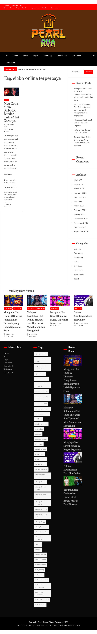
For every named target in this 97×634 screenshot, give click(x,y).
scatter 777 (39, 454)
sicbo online (8, 195)
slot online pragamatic (39, 586)
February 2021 (80, 210)
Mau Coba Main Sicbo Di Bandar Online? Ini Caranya (11, 112)
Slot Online (78, 270)
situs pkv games (41, 527)
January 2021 (80, 214)
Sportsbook (35, 8)
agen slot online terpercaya (41, 385)
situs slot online (41, 532)
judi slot (38, 434)
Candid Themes (73, 625)
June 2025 (78, 184)
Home (6, 8)
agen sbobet (40, 374)
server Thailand (41, 469)
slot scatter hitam (42, 600)
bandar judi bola (41, 391)
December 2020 (81, 218)
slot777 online (40, 564)
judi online (39, 429)
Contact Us (55, 8)
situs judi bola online (40, 488)
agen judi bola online (41, 360)
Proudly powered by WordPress (31, 625)
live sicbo (7, 187)
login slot (38, 444)
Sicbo (12, 8)
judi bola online (41, 424)
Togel (18, 8)
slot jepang (39, 569)
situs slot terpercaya (39, 538)
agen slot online (41, 379)
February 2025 (80, 193)
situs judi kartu (41, 509)
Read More (7, 174)
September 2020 (81, 231)
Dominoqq (25, 8)
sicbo (15, 192)
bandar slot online (42, 409)
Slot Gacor (45, 8)
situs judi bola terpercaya (40, 503)
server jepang (40, 464)
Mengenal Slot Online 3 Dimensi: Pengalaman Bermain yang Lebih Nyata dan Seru (83, 94)
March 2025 (79, 188)
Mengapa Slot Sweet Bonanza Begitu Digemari (83, 123)
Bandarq (77, 249)
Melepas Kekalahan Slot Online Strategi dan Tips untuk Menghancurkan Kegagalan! (82, 110)
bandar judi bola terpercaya (41, 397)
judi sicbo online (9, 185)
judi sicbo (12, 182)
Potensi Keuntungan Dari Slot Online (83, 316)
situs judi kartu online (41, 516)
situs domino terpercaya (40, 476)
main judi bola (40, 449)
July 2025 (78, 180)
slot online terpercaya (39, 593)
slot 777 (38, 544)
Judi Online (78, 257)
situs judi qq (40, 522)
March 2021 (79, 206)
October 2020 (80, 227)
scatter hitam (40, 459)
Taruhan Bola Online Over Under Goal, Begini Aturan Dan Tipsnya (71, 497)
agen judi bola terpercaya (41, 367)
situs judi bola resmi (40, 496)
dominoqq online (41, 414)
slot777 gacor (40, 554)
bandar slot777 (41, 404)
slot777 (38, 549)
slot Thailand (40, 605)
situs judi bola (40, 482)
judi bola (38, 419)
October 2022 (80, 197)
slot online (39, 575)
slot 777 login (40, 559)
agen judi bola (41, 354)
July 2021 (78, 201)
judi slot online (41, 439)
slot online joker (41, 580)
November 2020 (81, 223)
